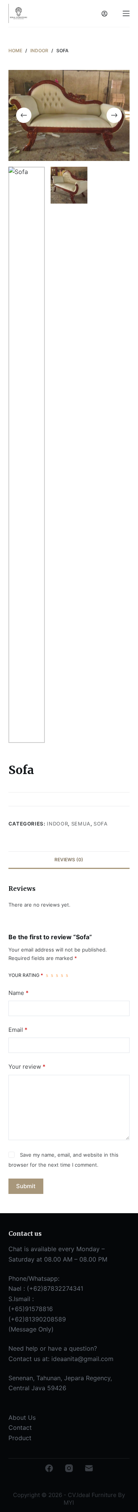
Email (18, 1029)
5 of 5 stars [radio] (66, 975)
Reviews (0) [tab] (68, 859)
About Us (22, 1417)
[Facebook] (49, 1468)
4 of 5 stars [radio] (61, 975)
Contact (20, 1427)
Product (19, 1438)
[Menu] (126, 13)
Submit (26, 1186)
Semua (80, 824)
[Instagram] (69, 1468)
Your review (27, 1066)
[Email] (89, 1468)
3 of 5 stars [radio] (56, 975)
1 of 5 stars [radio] (46, 975)
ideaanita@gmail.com (82, 1359)
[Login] (104, 14)
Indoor (57, 824)
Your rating (25, 975)
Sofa (101, 824)
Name (18, 992)
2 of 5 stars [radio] (51, 975)
